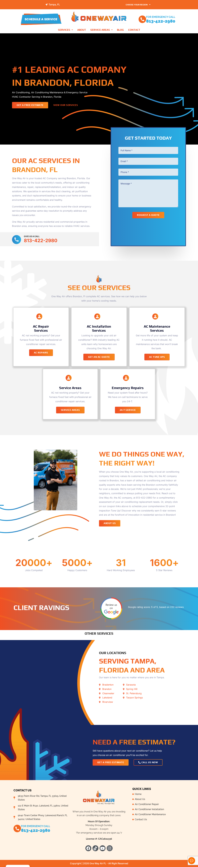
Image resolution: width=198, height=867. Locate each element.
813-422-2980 (160, 21)
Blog (120, 29)
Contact (134, 29)
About (81, 29)
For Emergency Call (160, 16)
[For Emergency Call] (142, 19)
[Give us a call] (16, 239)
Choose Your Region (137, 4)
